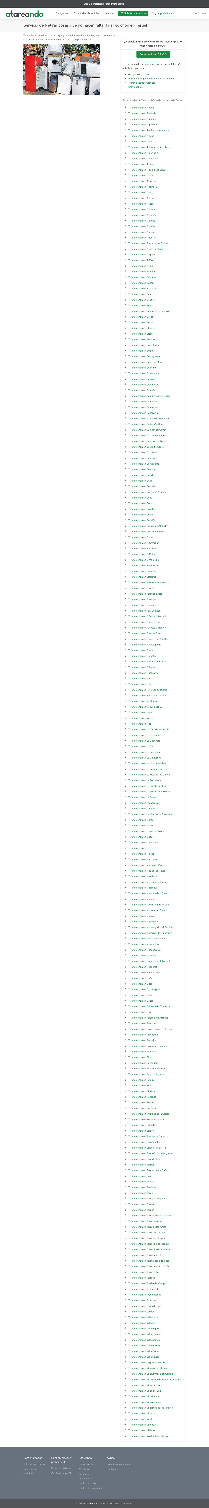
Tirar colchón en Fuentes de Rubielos (148, 639)
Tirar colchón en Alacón (141, 136)
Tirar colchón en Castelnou (142, 458)
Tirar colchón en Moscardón (143, 944)
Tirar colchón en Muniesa (142, 955)
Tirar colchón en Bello (140, 305)
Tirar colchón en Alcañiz (141, 175)
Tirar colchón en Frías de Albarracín (147, 616)
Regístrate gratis (115, 3)
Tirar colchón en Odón (140, 984)
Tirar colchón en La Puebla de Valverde (149, 791)
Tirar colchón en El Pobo (141, 554)
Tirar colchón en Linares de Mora (146, 831)
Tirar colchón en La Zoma (142, 797)
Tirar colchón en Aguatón (142, 119)
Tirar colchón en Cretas (141, 503)
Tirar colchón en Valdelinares (144, 1340)
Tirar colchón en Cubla (140, 514)
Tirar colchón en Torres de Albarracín (148, 1266)
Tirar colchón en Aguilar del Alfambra (148, 130)
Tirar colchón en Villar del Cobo (145, 1385)
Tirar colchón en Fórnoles (142, 599)
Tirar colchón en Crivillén (141, 509)
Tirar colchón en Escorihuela (143, 565)
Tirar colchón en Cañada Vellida (145, 424)
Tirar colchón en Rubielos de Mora (146, 1119)
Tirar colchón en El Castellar (143, 543)
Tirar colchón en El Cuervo (142, 548)
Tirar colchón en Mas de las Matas (146, 870)
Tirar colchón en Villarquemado (145, 1402)
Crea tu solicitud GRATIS (153, 54)
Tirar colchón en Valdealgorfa (144, 1328)
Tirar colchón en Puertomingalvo (146, 1074)
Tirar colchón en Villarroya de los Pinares (150, 1407)
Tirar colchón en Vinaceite (142, 1424)
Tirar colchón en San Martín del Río (147, 1147)
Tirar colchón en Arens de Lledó (145, 249)
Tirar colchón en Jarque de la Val (145, 707)
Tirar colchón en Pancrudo (142, 1023)
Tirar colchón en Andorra (142, 237)
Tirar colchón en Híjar (140, 684)
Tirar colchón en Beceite (141, 300)
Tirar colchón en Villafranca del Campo (149, 1368)
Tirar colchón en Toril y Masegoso (146, 1198)
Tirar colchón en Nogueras (142, 967)
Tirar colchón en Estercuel (142, 577)
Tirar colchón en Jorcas (140, 718)
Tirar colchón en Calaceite (142, 367)
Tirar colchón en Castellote (142, 452)
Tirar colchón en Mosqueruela (144, 950)
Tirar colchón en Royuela (141, 1102)
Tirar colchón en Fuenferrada (144, 622)
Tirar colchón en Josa (139, 724)
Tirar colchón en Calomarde (143, 384)
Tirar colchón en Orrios (140, 1012)
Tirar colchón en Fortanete (142, 605)
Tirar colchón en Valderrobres (144, 1351)
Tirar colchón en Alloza (140, 203)
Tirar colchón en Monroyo (142, 916)
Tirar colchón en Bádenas (142, 271)
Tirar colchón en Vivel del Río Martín (148, 1436)
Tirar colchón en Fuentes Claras (145, 633)
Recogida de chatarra (139, 74)
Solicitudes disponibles (86, 13)
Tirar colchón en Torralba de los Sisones (150, 1215)
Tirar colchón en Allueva (141, 209)
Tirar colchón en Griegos (141, 667)
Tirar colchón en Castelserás (143, 463)
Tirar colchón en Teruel (140, 1193)
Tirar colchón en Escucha (142, 571)
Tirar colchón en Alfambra (142, 187)
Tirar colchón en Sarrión (141, 1164)
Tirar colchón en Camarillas (143, 401)
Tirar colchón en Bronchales (143, 345)
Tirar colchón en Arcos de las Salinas (148, 243)
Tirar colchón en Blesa (140, 333)
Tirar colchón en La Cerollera (144, 735)
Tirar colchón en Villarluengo (144, 1396)
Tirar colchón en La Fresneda (144, 752)
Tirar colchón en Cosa (140, 497)
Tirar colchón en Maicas (141, 854)
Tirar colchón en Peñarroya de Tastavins (150, 1029)
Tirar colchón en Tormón (141, 1204)
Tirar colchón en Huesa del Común (147, 695)
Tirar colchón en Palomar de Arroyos (148, 1017)
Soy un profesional (162, 13)
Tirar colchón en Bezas (140, 322)
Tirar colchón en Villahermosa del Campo (150, 1374)
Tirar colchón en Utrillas (141, 1311)
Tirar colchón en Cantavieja (143, 413)
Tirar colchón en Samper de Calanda (148, 1136)
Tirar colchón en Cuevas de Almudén (148, 526)
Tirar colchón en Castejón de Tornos (148, 441)
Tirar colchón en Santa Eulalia (144, 1159)
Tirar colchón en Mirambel (142, 887)
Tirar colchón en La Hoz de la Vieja (147, 763)
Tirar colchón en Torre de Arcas (145, 1221)
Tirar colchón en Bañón (141, 283)
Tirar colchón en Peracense (143, 1034)
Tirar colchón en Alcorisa (142, 181)
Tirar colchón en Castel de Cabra (146, 447)
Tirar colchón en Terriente (142, 1187)
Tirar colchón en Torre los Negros (146, 1238)
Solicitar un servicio (135, 13)
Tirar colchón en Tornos (141, 1210)
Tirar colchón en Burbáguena (144, 356)
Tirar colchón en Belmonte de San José (149, 311)
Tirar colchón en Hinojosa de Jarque (147, 690)
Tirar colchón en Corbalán (142, 486)
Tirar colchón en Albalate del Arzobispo (149, 147)
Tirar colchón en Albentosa (143, 158)
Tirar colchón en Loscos (141, 848)
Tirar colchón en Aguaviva (142, 124)
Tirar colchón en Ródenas (142, 1097)
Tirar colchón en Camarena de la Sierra (149, 396)
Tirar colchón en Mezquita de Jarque (147, 882)
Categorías (62, 13)
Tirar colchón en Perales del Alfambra (148, 1046)
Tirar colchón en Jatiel (140, 712)
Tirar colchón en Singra (141, 1181)
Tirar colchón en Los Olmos (143, 842)
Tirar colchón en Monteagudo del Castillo (150, 927)
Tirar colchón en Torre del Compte (146, 1232)
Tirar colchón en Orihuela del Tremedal (149, 1006)
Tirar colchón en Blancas (141, 328)
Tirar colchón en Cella (140, 480)
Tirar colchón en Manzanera (143, 859)
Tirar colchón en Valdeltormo (144, 1345)
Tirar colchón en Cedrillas (142, 469)
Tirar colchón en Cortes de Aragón (147, 492)
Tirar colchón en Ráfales (141, 1080)
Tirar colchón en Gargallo (142, 656)
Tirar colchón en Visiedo (141, 1430)
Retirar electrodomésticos (141, 82)
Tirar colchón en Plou (139, 1057)
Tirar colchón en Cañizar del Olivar (147, 430)
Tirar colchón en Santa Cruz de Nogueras (150, 1153)
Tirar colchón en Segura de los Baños (148, 1170)
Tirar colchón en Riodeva (141, 1091)
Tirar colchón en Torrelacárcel (144, 1255)
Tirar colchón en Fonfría (141, 588)
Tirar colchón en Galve (140, 650)
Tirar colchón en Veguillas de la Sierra (148, 1362)
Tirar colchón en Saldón (141, 1130)
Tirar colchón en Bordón (141, 339)
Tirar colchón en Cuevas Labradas (146, 531)
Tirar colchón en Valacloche (143, 1317)
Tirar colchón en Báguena (142, 277)
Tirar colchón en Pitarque (142, 1051)
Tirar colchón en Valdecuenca (144, 1334)
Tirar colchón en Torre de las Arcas (147, 1227)
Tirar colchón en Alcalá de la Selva (146, 170)
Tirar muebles (135, 87)
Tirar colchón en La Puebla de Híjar (147, 786)
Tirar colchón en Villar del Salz (144, 1391)
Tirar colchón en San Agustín (144, 1142)
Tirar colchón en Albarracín (143, 153)
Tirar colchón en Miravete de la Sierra (148, 893)
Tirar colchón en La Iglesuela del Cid (147, 769)
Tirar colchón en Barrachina (143, 288)
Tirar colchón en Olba (140, 995)
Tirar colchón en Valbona (141, 1323)
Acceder (109, 13)
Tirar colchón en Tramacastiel (144, 1289)
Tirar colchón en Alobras (141, 220)
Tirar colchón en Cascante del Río (146, 435)
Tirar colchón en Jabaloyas (142, 701)
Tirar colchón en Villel (140, 1419)
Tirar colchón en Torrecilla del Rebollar (149, 1249)
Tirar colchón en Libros (140, 820)
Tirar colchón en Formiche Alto (145, 594)
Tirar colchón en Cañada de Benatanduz (149, 418)
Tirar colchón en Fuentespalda (144, 644)
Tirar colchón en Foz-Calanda (144, 610)
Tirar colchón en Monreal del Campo (148, 910)
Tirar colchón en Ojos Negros (144, 989)
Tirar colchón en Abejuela (142, 113)
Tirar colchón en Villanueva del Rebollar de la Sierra (156, 1379)
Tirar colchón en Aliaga (140, 192)
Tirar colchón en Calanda (141, 379)
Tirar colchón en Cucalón (141, 520)
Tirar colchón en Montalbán (143, 921)
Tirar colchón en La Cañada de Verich (148, 729)
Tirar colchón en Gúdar (140, 678)
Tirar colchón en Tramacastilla (144, 1294)
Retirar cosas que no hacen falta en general (151, 78)
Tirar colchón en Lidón (140, 825)
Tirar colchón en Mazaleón (142, 876)
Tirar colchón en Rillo (139, 1085)
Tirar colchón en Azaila (140, 266)
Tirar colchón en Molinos (141, 899)
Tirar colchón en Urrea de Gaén (145, 1306)
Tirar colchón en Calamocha (143, 373)
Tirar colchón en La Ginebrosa (144, 757)
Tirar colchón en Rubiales (142, 1108)
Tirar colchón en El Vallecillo (143, 560)
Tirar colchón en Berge (140, 317)
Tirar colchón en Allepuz (141, 198)
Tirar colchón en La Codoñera (144, 740)
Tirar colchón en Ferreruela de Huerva (148, 582)
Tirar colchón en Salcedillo (142, 1125)
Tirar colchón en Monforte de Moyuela (148, 904)
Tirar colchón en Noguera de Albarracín (149, 961)
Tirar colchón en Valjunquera (143, 1357)
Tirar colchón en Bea (139, 294)
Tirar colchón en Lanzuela (142, 808)
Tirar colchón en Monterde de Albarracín (150, 933)
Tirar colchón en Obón (140, 978)
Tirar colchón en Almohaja (142, 215)
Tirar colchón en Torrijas (141, 1277)
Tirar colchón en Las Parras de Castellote (150, 814)
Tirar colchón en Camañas (142, 390)
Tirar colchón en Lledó (140, 837)
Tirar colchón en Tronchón (142, 1300)
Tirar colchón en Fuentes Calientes (147, 627)
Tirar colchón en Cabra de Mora (145, 362)
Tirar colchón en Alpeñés (141, 226)
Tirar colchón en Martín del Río (145, 865)
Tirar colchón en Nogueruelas (144, 972)
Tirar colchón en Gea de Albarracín (147, 661)
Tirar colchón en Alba (140, 141)
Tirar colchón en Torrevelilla (143, 1272)
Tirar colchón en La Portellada (144, 780)
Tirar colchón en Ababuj (141, 107)
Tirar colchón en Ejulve (140, 537)
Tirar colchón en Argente (141, 254)
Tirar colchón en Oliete (140, 1000)
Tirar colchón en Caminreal (143, 407)
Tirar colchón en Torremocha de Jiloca (148, 1260)
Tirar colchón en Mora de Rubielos (146, 938)
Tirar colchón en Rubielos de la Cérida (148, 1114)
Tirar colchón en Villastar (141, 1413)
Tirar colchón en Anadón (141, 232)
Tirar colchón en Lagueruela (143, 803)
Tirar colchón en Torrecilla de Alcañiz (148, 1244)
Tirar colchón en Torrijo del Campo (147, 1283)
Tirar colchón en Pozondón (143, 1063)
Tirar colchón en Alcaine (141, 164)
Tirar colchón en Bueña (140, 350)
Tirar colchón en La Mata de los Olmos (149, 774)
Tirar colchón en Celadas (141, 475)
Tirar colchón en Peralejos (142, 1040)
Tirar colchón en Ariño (140, 260)
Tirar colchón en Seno (140, 1176)
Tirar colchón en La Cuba (141, 746)
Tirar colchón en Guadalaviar (143, 673)
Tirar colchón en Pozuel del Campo (147, 1068)
